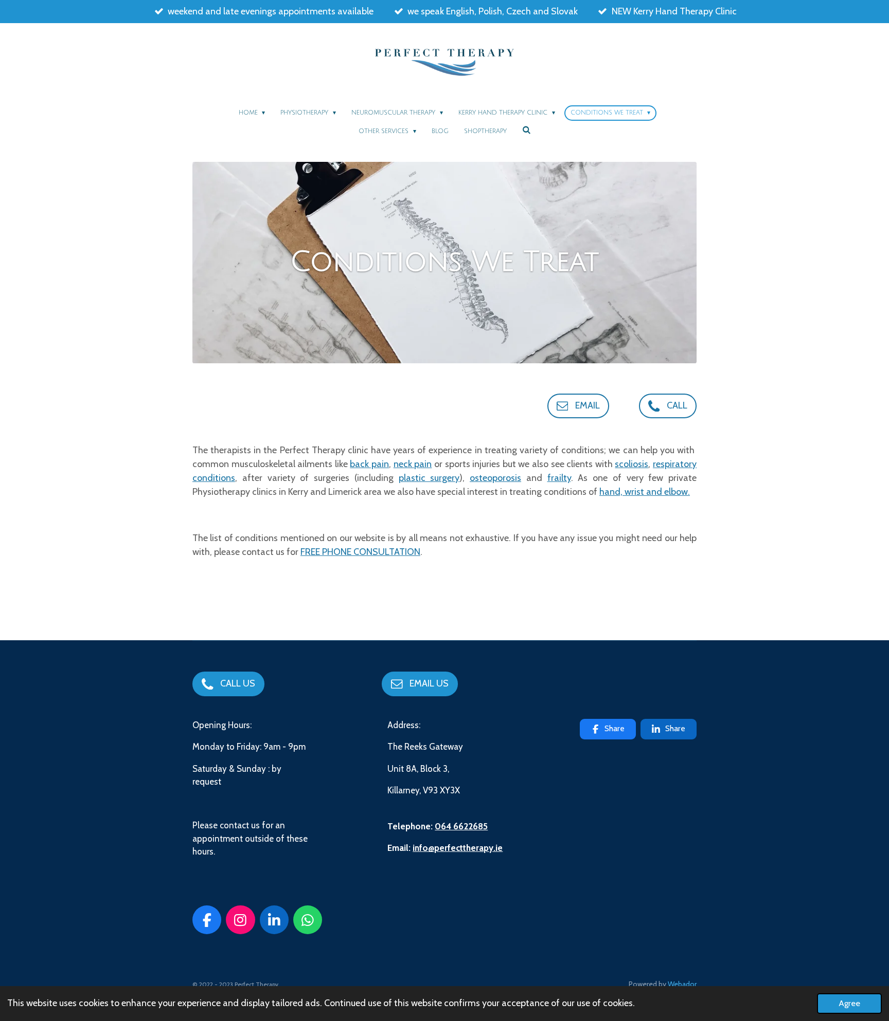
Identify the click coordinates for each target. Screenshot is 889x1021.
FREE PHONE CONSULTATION (360, 552)
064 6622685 (461, 826)
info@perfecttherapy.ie (458, 848)
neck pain (413, 464)
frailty (559, 478)
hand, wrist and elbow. (644, 491)
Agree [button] (849, 1003)
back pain (369, 464)
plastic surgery (429, 478)
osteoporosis (495, 478)
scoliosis (631, 464)
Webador (682, 984)
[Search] (526, 130)
